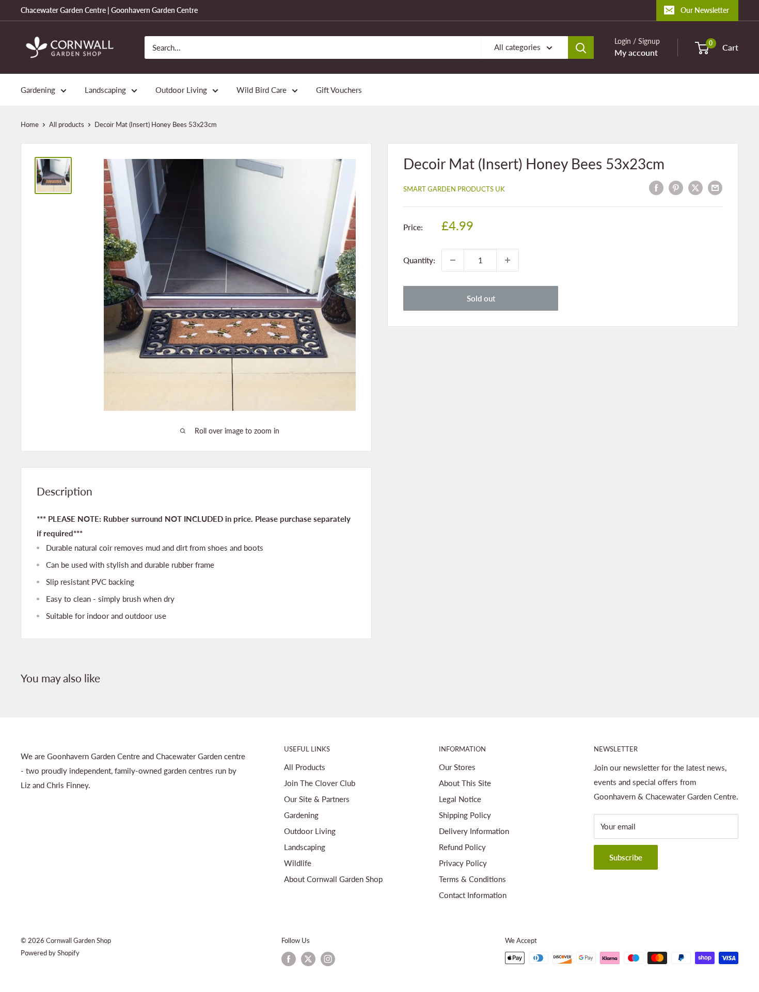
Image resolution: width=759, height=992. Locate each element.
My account (636, 52)
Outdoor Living (181, 89)
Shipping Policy (465, 815)
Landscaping (105, 89)
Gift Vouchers (339, 89)
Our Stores (457, 767)
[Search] (581, 47)
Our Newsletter (705, 10)
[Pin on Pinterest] (676, 187)
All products (66, 124)
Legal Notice (460, 799)
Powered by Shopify (50, 953)
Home (30, 124)
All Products (304, 767)
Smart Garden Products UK (454, 189)
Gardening (38, 89)
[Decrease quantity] (453, 260)
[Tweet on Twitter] (695, 187)
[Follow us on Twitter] (308, 959)
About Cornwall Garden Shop (333, 879)
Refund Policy (462, 847)
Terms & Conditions (472, 879)
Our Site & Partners (317, 799)
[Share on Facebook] (656, 187)
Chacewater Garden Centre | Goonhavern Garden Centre (109, 10)
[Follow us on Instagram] (328, 959)
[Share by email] (715, 187)
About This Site (465, 783)
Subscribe (625, 857)
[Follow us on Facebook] (288, 959)
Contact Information (473, 895)
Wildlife (297, 863)
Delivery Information (474, 831)
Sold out (481, 298)
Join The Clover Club (319, 783)
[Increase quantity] (507, 260)
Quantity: (419, 260)
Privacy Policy (463, 863)
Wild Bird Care (261, 89)
